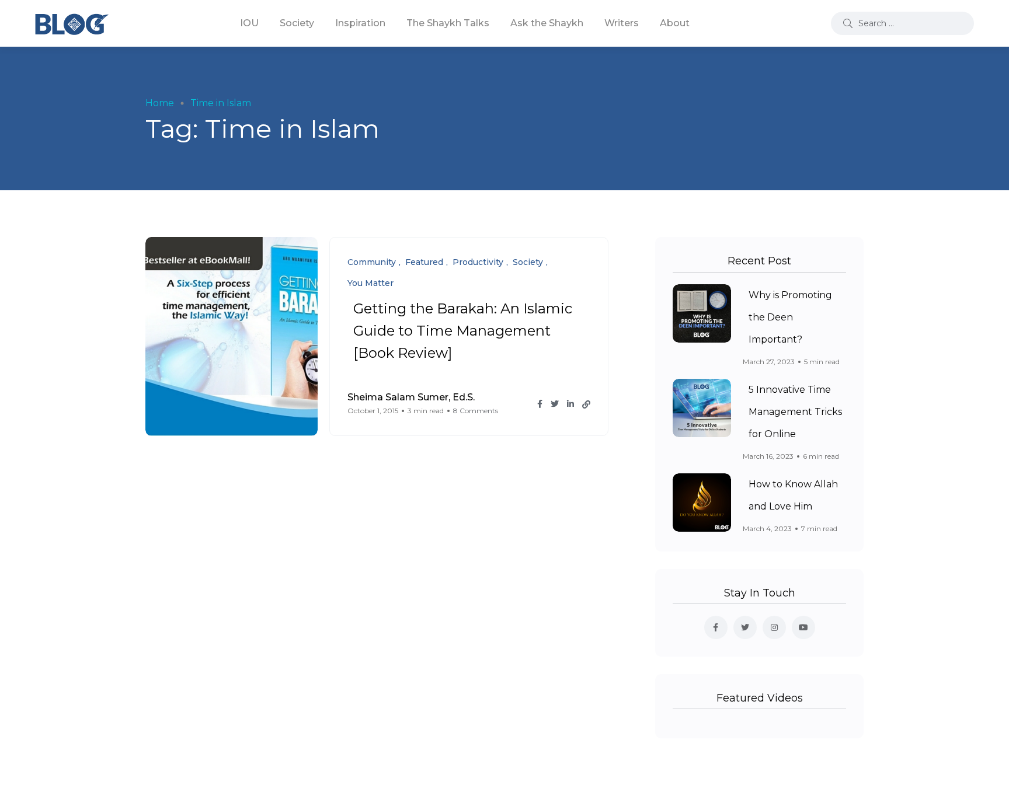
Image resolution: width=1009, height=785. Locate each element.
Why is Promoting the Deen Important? (790, 317)
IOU (249, 23)
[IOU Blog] (72, 23)
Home (159, 103)
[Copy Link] (586, 404)
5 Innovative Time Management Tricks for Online (795, 411)
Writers (621, 23)
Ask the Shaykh (546, 23)
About (675, 23)
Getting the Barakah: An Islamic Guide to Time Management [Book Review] (462, 330)
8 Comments (475, 410)
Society (297, 23)
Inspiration (360, 23)
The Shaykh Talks (447, 23)
